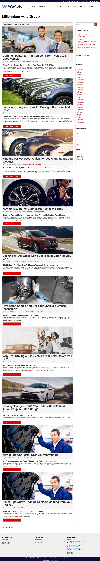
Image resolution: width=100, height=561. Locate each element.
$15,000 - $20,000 (6, 542)
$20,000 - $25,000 (6, 543)
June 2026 (79, 72)
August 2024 (80, 109)
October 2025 (80, 86)
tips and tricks (28, 61)
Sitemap (55, 560)
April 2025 (79, 96)
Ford (78, 138)
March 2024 (79, 117)
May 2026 (79, 74)
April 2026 (79, 76)
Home (33, 6)
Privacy (52, 560)
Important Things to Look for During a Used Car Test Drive (36, 108)
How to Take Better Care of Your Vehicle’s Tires (33, 208)
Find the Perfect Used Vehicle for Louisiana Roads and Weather (38, 159)
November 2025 (80, 84)
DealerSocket (55, 557)
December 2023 (80, 122)
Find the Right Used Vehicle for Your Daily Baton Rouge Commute (86, 45)
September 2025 (80, 87)
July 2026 (79, 71)
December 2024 (80, 102)
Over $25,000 (5, 545)
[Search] (95, 24)
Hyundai (79, 141)
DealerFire (47, 557)
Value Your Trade (71, 6)
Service (59, 6)
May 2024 (79, 114)
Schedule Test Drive (39, 541)
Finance (51, 6)
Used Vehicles (35, 61)
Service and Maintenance (32, 211)
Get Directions (70, 542)
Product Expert (16, 61)
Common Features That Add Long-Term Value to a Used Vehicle (35, 57)
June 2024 (79, 112)
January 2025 (80, 101)
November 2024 (80, 104)
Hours (79, 545)
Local (26, 164)
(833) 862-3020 (73, 548)
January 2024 (80, 121)
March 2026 (79, 77)
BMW (78, 135)
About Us (82, 6)
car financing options (29, 370)
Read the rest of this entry (12, 75)
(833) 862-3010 (73, 545)
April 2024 (79, 116)
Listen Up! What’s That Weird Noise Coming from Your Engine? (37, 503)
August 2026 (80, 69)
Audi (78, 133)
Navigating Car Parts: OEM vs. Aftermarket (30, 455)
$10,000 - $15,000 (6, 541)
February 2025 (80, 99)
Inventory (42, 6)
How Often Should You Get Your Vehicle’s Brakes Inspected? (34, 307)
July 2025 (79, 91)
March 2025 (79, 97)
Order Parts (29, 457)
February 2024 (80, 119)
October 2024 (80, 106)
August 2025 (80, 89)
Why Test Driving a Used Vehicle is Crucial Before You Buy (37, 357)
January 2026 (80, 81)
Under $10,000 (5, 539)
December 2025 (80, 82)
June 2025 (79, 92)
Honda (78, 140)
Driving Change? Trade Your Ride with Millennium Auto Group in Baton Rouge (34, 407)
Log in (78, 154)
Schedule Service (38, 539)
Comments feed (80, 157)
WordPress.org (80, 159)
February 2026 (80, 79)
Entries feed (79, 156)
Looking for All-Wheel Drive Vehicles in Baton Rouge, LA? (37, 257)
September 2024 (80, 107)
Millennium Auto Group (21, 16)
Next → (11, 527)
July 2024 (79, 111)
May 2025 (79, 94)
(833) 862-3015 (74, 546)
